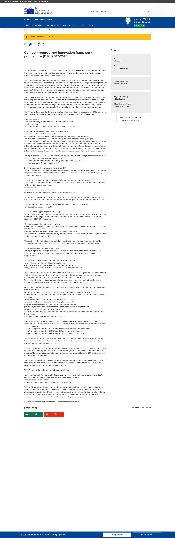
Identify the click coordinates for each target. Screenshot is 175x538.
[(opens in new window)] (40, 10)
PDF (55, 414)
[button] (104, 11)
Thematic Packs (37, 25)
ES (34, 44)
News (77, 25)
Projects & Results (51, 25)
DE (26, 44)
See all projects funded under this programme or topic (130, 119)
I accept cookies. (117, 535)
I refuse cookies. (147, 535)
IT (43, 44)
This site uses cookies (28, 535)
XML (35, 414)
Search (90, 25)
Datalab (83, 25)
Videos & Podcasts (66, 25)
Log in (95, 11)
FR (39, 44)
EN (30, 44)
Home (27, 25)
